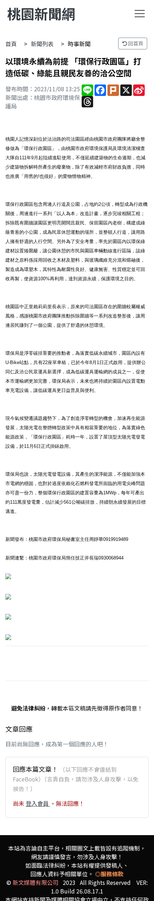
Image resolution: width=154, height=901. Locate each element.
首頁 (11, 43)
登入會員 (38, 803)
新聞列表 (42, 43)
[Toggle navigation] (140, 14)
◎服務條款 (109, 873)
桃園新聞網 (41, 13)
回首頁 (135, 43)
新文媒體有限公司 (35, 882)
